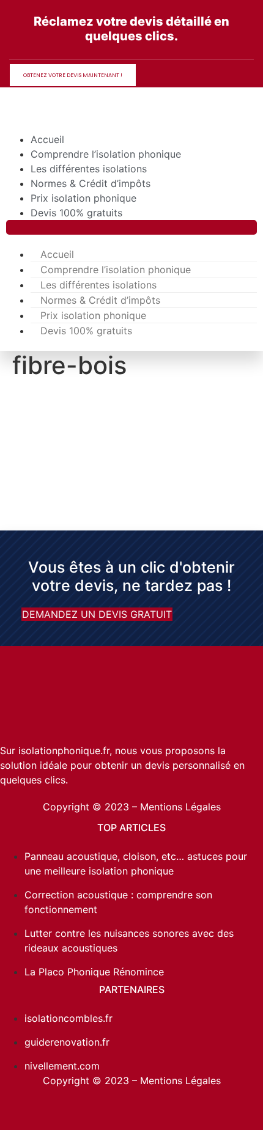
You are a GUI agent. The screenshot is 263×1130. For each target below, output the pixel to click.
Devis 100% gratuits (76, 213)
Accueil (47, 139)
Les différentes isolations (89, 169)
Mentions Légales (180, 807)
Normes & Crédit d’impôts (90, 183)
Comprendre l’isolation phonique (106, 154)
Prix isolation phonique (83, 198)
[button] (131, 227)
